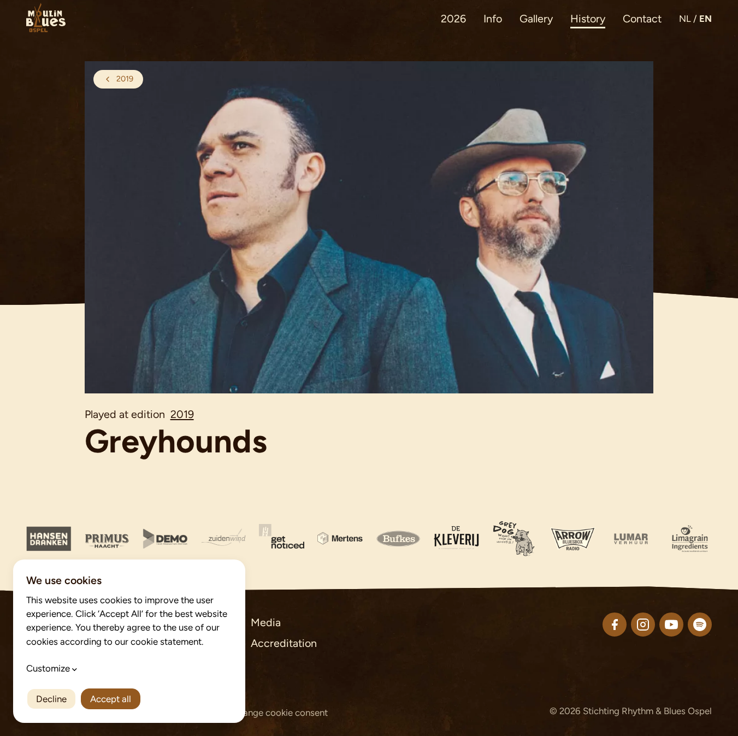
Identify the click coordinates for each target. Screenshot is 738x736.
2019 (182, 414)
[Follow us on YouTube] (671, 625)
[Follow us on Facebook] (615, 625)
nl (685, 18)
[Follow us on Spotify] (700, 625)
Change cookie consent (280, 712)
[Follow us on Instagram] (643, 625)
